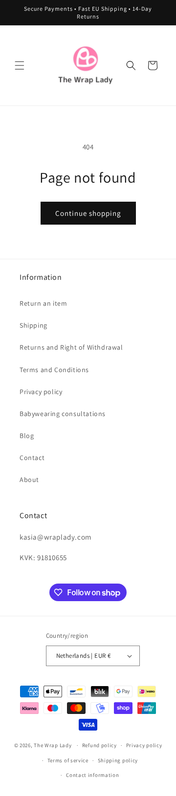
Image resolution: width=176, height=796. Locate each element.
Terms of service (67, 760)
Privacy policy (41, 391)
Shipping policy (118, 760)
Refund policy (99, 745)
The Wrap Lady (52, 745)
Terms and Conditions (54, 369)
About (29, 479)
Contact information (92, 775)
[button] (19, 65)
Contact (32, 457)
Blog (27, 435)
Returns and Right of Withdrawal (71, 347)
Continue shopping (88, 213)
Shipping (33, 325)
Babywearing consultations (63, 413)
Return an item (43, 303)
